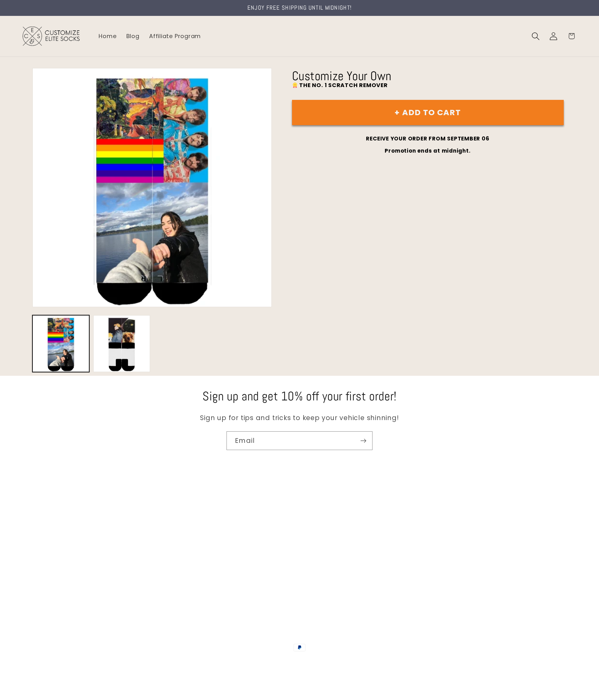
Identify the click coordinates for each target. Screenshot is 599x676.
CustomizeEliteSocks (268, 661)
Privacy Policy (40, 598)
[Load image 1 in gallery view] (60, 343)
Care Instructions (46, 585)
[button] (536, 36)
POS (300, 661)
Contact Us (37, 519)
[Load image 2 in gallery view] (121, 343)
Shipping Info (40, 545)
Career (30, 532)
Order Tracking (42, 558)
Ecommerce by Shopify (347, 661)
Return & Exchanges (50, 572)
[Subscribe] (363, 440)
